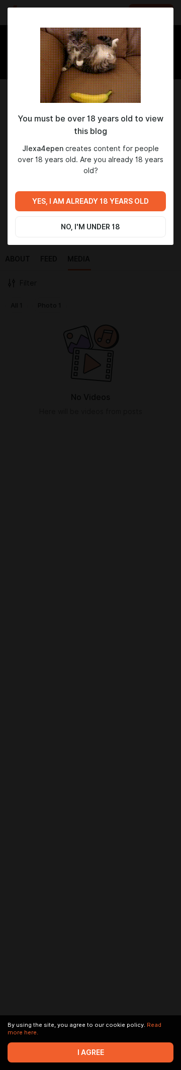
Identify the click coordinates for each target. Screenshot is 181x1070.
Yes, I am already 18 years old (90, 201)
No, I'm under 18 (90, 227)
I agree (90, 1052)
